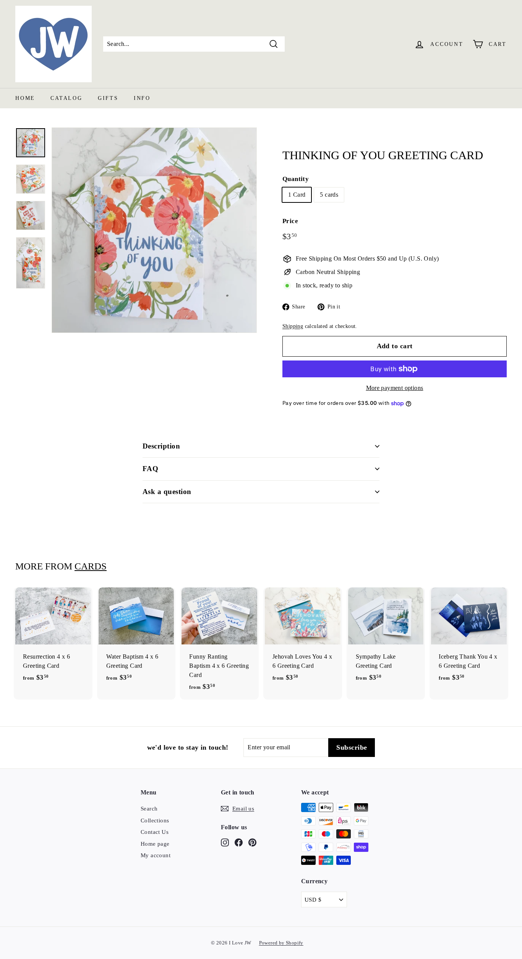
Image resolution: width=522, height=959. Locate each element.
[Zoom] (154, 230)
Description (161, 446)
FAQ (150, 469)
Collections (155, 820)
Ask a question (167, 492)
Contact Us (155, 832)
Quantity (295, 179)
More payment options (394, 388)
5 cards (329, 194)
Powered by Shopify (281, 943)
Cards (91, 566)
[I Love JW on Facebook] (239, 842)
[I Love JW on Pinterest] (252, 842)
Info (142, 98)
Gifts (108, 98)
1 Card (296, 194)
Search (149, 809)
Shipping (292, 326)
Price (290, 221)
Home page (155, 844)
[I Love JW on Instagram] (225, 842)
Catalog (66, 98)
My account (155, 855)
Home (25, 98)
